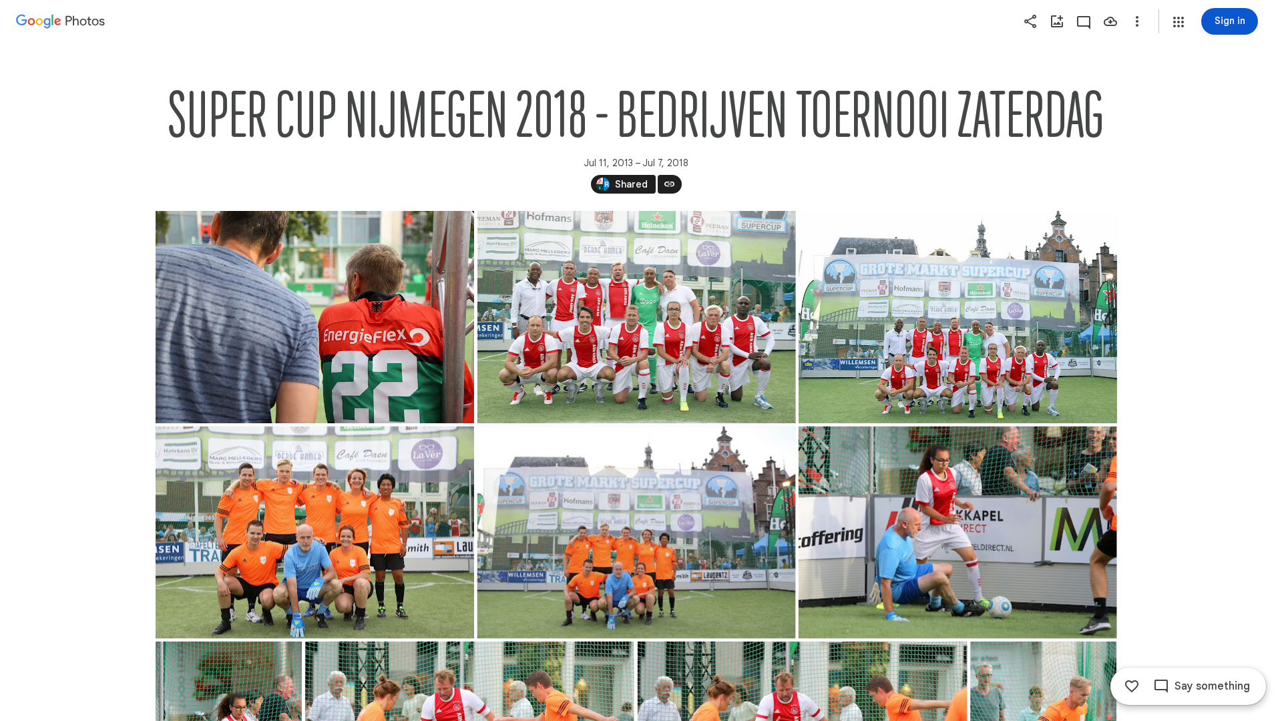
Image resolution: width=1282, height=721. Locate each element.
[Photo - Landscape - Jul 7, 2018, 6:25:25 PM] (636, 317)
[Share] (1030, 21)
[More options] (1137, 21)
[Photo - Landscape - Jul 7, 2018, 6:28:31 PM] (957, 533)
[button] (1178, 22)
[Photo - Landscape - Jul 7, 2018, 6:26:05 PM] (636, 533)
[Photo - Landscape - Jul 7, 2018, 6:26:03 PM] (315, 533)
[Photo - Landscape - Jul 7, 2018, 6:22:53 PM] (315, 317)
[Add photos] (1057, 21)
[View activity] (1083, 21)
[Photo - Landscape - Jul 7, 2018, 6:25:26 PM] (957, 317)
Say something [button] (1212, 686)
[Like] (1131, 686)
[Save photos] (1110, 21)
